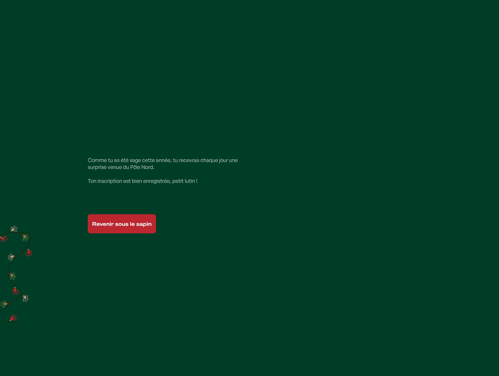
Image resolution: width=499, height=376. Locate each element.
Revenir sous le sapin (122, 223)
